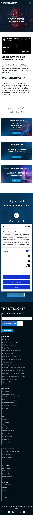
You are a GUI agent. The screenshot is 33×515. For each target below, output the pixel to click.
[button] (30, 3)
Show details (23, 272)
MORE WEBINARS (16, 14)
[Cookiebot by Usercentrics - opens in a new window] (23, 226)
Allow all (16, 277)
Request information (16, 295)
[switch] (28, 256)
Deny (16, 287)
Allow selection (16, 282)
